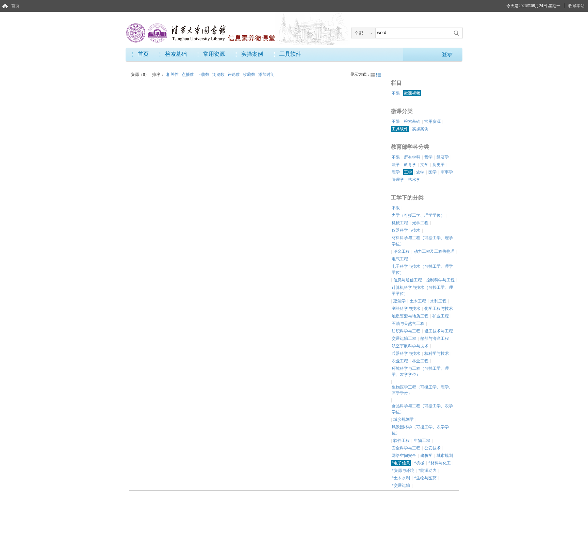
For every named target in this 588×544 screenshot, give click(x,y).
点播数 (188, 74)
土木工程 (418, 301)
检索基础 (176, 54)
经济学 (443, 157)
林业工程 (420, 361)
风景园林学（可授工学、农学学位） (420, 430)
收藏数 (249, 74)
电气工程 (400, 259)
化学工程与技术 (438, 308)
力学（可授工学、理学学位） (418, 215)
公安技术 (432, 448)
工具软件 (290, 54)
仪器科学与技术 (406, 230)
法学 (396, 164)
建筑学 (399, 301)
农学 (420, 172)
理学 (396, 172)
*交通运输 (401, 485)
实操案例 (252, 54)
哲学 (428, 157)
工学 (408, 172)
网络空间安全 (404, 455)
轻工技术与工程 (438, 331)
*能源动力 (427, 470)
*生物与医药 (425, 478)
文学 (424, 164)
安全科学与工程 (406, 448)
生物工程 (422, 440)
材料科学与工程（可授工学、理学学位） (422, 240)
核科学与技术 (436, 353)
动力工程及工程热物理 (434, 251)
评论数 (234, 74)
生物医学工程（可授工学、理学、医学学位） (422, 390)
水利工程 (438, 301)
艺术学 (414, 179)
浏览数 (219, 74)
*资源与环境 (403, 470)
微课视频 (412, 93)
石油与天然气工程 (408, 323)
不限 (396, 93)
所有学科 (412, 157)
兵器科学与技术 (406, 353)
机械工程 (400, 222)
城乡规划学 (403, 419)
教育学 (410, 164)
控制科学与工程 (440, 280)
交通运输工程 (404, 338)
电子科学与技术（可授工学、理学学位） (422, 269)
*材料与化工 (439, 463)
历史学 (438, 164)
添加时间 (266, 74)
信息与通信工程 (407, 280)
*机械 (419, 463)
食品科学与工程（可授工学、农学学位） (422, 408)
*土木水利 (401, 478)
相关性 (173, 74)
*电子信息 (401, 463)
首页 (15, 5)
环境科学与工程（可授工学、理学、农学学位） (420, 371)
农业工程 (400, 361)
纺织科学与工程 (406, 331)
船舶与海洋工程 (434, 338)
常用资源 (214, 54)
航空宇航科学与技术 (410, 346)
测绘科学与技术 (406, 308)
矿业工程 (440, 316)
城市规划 (445, 455)
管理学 (398, 179)
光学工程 (420, 222)
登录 (447, 54)
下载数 (203, 74)
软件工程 (401, 440)
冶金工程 (401, 251)
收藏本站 (576, 5)
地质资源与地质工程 (410, 316)
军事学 (447, 172)
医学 (432, 172)
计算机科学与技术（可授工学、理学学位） (422, 290)
